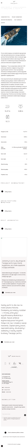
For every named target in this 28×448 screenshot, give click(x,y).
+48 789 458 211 (15, 351)
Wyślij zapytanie (9, 350)
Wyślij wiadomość (9, 345)
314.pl (19, 444)
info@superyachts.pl (15, 354)
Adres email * (4, 331)
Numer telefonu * (5, 326)
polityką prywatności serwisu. (18, 341)
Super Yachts (5, 7)
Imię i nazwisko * (5, 322)
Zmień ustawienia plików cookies (16, 432)
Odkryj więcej (8, 191)
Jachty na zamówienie (19, 7)
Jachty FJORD (8, 8)
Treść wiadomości (5, 335)
